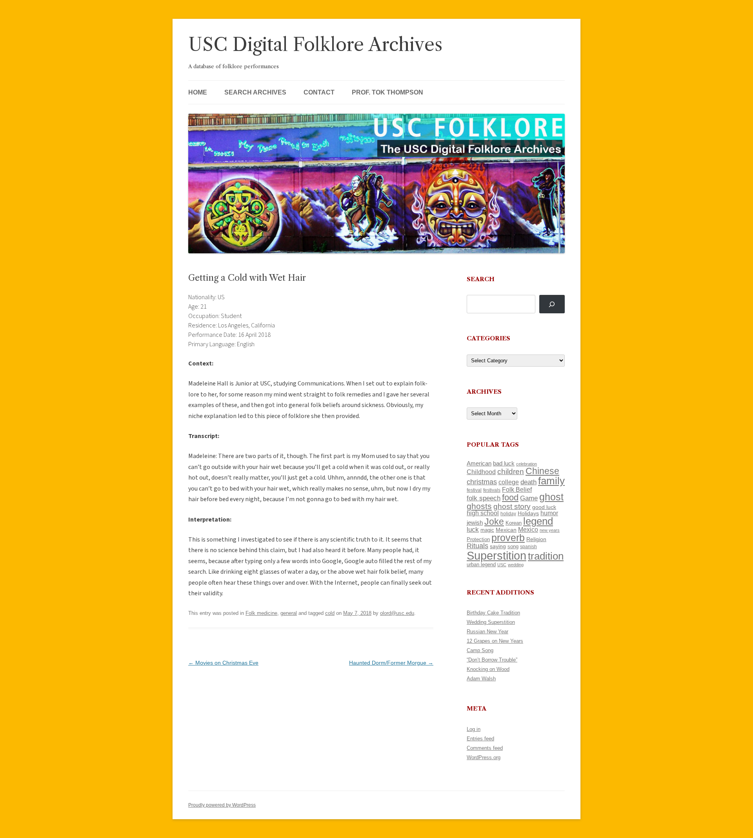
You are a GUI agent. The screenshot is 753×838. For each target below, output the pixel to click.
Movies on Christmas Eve (223, 663)
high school (483, 513)
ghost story (512, 506)
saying (498, 546)
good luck (544, 507)
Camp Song (480, 650)
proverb (508, 537)
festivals (491, 490)
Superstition (496, 555)
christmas (482, 482)
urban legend (481, 564)
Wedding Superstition (491, 622)
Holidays (528, 513)
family (551, 481)
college (508, 482)
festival (474, 490)
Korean (514, 523)
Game (529, 498)
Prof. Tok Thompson (387, 92)
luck (473, 529)
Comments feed (485, 748)
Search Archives (255, 92)
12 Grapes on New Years (495, 641)
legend (538, 521)
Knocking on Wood (488, 669)
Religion (536, 539)
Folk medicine (261, 613)
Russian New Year (487, 631)
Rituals (477, 546)
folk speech (483, 498)
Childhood (481, 471)
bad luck (504, 463)
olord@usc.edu (397, 613)
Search (481, 279)
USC (501, 564)
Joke (494, 521)
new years (550, 530)
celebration (526, 464)
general (288, 613)
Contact (319, 92)
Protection (478, 539)
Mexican (506, 530)
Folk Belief (517, 489)
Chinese (542, 471)
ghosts (479, 506)
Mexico (528, 529)
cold (330, 613)
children (510, 471)
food (510, 497)
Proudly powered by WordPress (222, 805)
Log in (473, 729)
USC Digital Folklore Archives (315, 44)
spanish (528, 546)
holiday (508, 513)
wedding (516, 564)
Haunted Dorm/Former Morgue (391, 663)
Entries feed (480, 739)
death (528, 482)
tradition (546, 556)
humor (549, 513)
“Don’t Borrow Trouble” (492, 660)
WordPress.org (483, 757)
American (479, 463)
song (512, 546)
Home (197, 92)
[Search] (552, 304)
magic (487, 530)
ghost (551, 497)
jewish (475, 523)
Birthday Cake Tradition (493, 613)
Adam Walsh (481, 679)
